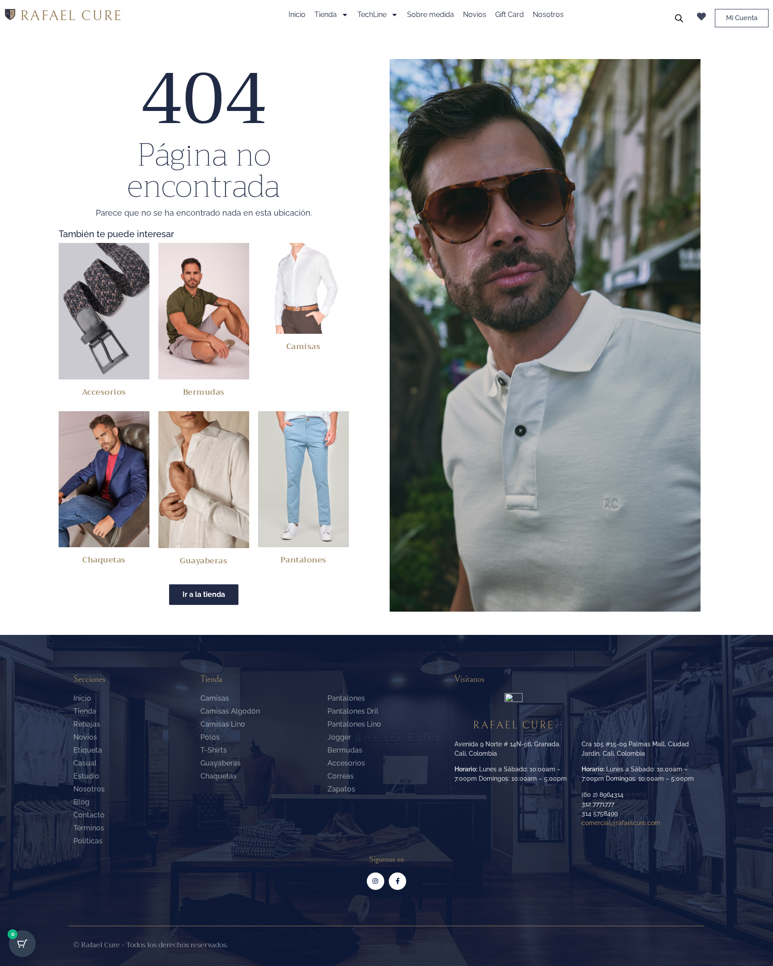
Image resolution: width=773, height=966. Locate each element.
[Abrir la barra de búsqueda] (679, 18)
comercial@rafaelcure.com (621, 822)
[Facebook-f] (397, 881)
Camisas (303, 346)
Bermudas (204, 392)
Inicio (297, 14)
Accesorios (104, 392)
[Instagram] (375, 881)
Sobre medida (430, 14)
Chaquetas (104, 560)
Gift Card (509, 14)
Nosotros (548, 14)
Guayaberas (203, 560)
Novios (474, 14)
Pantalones (303, 560)
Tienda (325, 14)
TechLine (371, 14)
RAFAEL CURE (71, 16)
